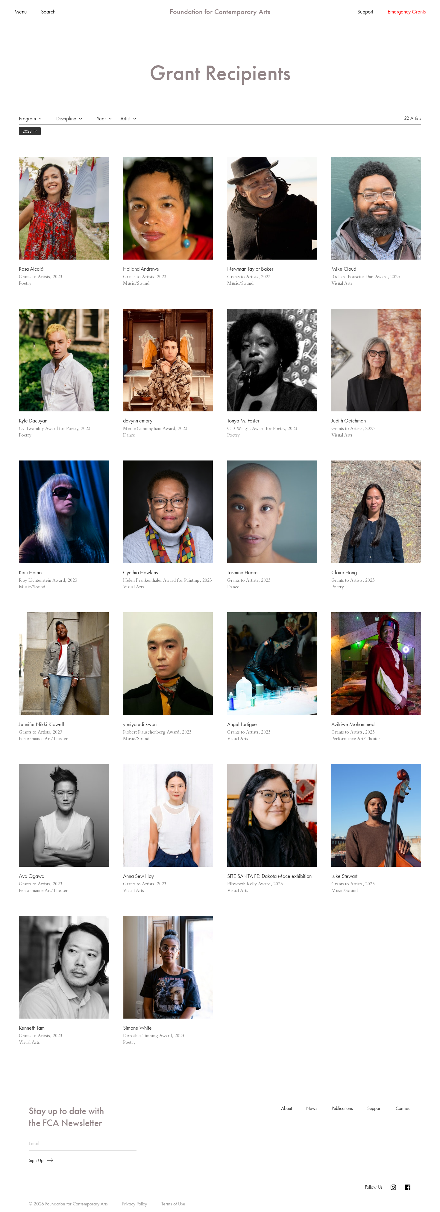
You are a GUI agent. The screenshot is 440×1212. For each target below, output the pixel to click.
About (286, 1108)
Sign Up (36, 1160)
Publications (342, 1108)
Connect (403, 1108)
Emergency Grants (407, 11)
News (311, 1108)
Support (365, 11)
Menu (20, 12)
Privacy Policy (134, 1204)
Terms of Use (173, 1204)
